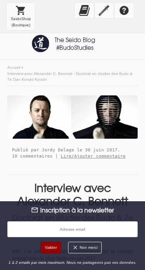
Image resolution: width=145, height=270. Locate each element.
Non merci (87, 247)
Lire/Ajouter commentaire (93, 156)
